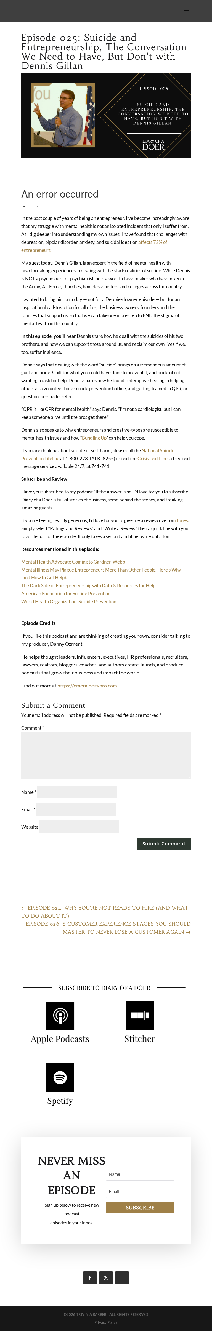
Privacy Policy (105, 1322)
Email (28, 809)
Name (28, 792)
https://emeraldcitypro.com (87, 685)
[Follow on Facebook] (90, 1277)
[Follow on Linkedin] (122, 1277)
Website (29, 827)
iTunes (181, 520)
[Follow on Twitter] (106, 1277)
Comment (32, 728)
